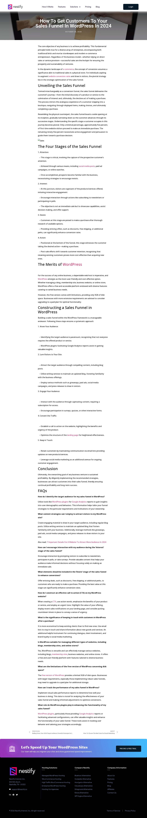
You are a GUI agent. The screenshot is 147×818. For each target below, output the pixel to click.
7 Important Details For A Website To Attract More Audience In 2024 (76, 542)
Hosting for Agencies (50, 789)
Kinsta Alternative (81, 793)
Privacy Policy (130, 811)
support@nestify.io (19, 789)
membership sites (59, 654)
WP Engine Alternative (83, 796)
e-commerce (68, 69)
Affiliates (110, 789)
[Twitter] (17, 795)
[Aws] (10, 795)
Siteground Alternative (83, 789)
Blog (98, 7)
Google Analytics (79, 501)
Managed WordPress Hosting (53, 776)
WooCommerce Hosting (51, 779)
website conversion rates (60, 76)
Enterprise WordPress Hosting (53, 786)
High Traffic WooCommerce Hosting (56, 782)
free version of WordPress (53, 675)
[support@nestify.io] (10, 789)
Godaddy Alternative (83, 779)
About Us (111, 776)
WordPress (72, 264)
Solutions (74, 7)
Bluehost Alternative (83, 776)
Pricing (88, 7)
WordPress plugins (60, 501)
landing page (72, 435)
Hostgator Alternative (83, 782)
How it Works (47, 7)
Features (62, 7)
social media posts (87, 166)
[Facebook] (13, 795)
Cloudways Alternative (83, 786)
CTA (54, 601)
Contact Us (111, 793)
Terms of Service (113, 811)
